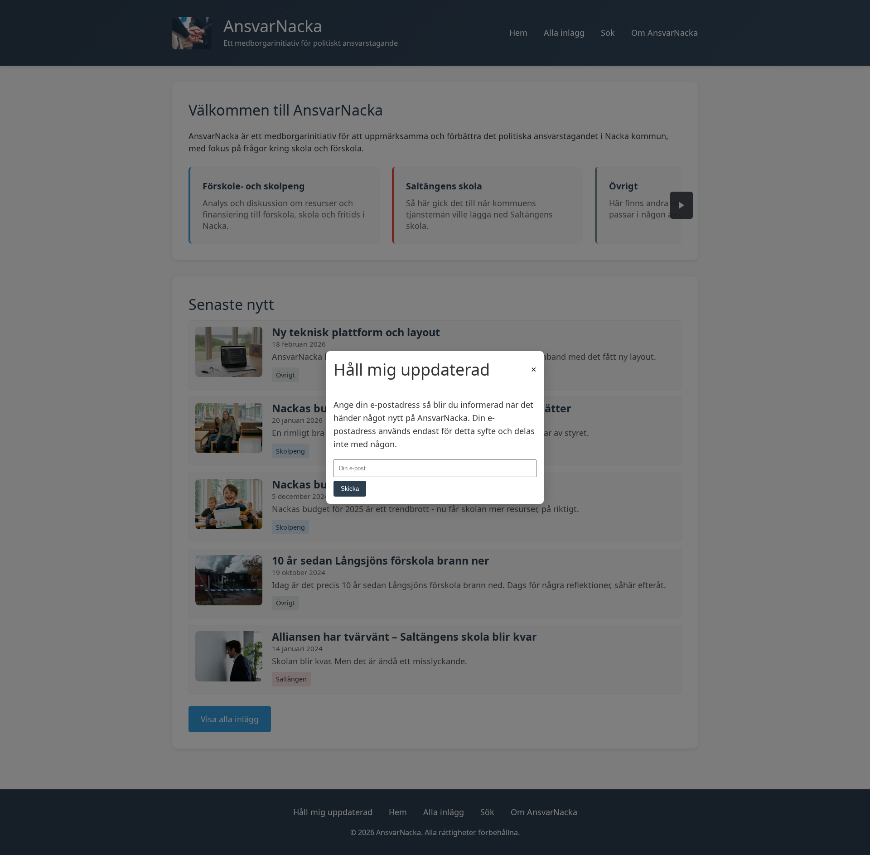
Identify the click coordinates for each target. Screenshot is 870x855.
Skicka (350, 488)
